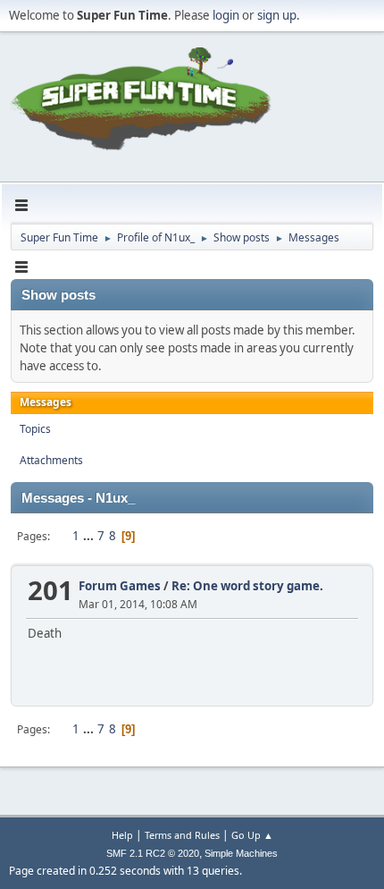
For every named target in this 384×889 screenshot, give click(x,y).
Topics (35, 428)
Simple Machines (241, 853)
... (89, 536)
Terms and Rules (182, 835)
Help (122, 835)
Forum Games (120, 586)
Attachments (51, 460)
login (226, 15)
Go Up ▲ (252, 835)
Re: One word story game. (247, 586)
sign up (276, 15)
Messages (45, 402)
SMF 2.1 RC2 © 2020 (152, 853)
